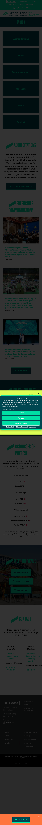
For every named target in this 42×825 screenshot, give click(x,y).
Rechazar (21, 418)
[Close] (38, 393)
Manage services (8, 409)
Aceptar (21, 413)
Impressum (32, 427)
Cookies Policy (10, 427)
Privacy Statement (22, 427)
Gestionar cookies (21, 423)
